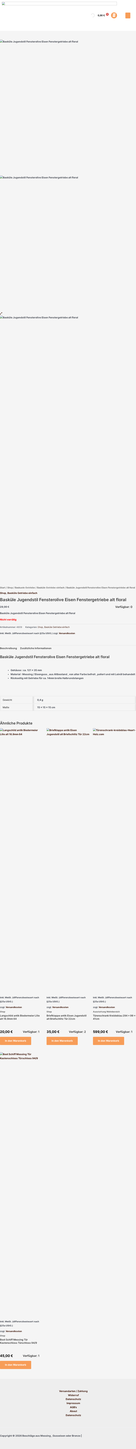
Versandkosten (67, 633)
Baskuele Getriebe (25, 587)
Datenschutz (73, 1399)
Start (2, 587)
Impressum (73, 1403)
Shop (10, 587)
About (73, 1411)
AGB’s (73, 1407)
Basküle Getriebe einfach (50, 587)
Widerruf (73, 1395)
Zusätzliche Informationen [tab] (36, 648)
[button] (127, 15)
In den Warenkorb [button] (15, 1040)
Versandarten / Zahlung (73, 1391)
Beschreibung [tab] (8, 648)
